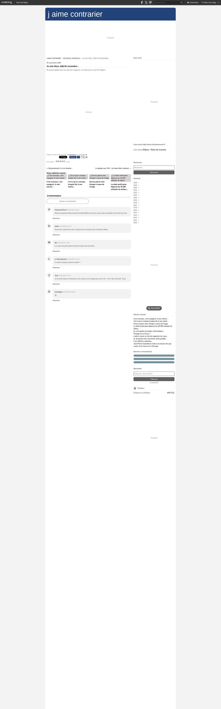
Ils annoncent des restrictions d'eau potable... (150, 339)
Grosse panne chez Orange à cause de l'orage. (151, 324)
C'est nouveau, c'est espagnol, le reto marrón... (151, 319)
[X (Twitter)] (146, 2)
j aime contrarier (54, 58)
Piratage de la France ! (142, 334)
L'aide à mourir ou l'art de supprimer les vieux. (150, 336)
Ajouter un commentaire (67, 201)
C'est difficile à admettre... (143, 341)
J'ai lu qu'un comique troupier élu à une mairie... (151, 321)
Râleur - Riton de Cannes (154, 150)
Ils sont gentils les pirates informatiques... (149, 331)
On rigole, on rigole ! (71, 58)
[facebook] (141, 2)
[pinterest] (150, 2)
